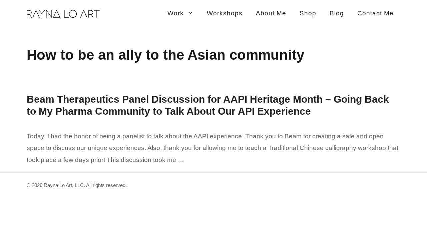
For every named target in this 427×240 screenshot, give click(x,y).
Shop (308, 13)
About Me (271, 13)
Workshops (225, 13)
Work (175, 13)
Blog (337, 13)
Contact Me (375, 13)
